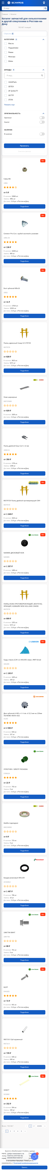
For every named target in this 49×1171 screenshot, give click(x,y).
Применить (24, 146)
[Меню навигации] (3, 3)
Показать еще (9, 105)
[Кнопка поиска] (42, 75)
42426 (39, 1126)
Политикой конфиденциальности (25, 1163)
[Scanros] (19, 2)
